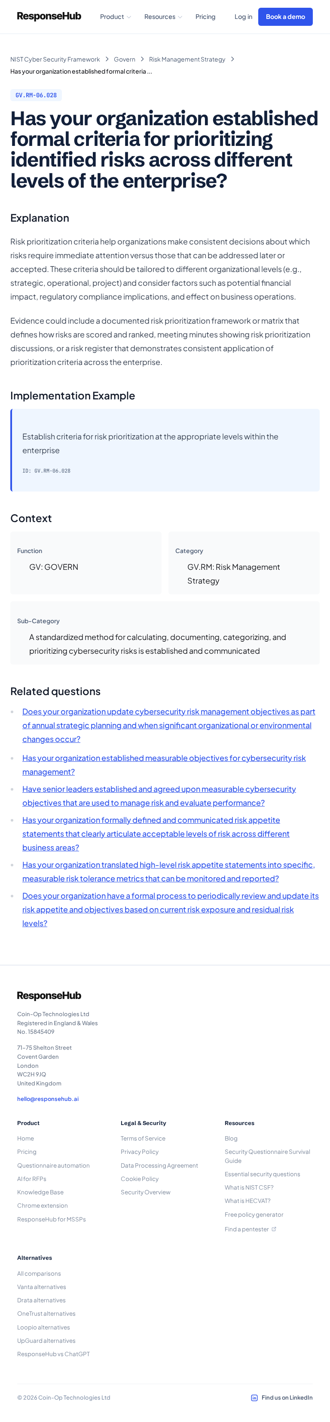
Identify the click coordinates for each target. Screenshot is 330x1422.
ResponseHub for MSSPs (51, 1219)
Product (112, 16)
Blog (231, 1138)
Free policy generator (254, 1214)
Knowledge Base (40, 1192)
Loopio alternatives (43, 1327)
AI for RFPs (31, 1178)
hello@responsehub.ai (48, 1098)
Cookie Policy (140, 1178)
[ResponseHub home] (49, 17)
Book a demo (285, 16)
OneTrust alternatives (46, 1313)
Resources (159, 16)
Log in (243, 16)
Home (25, 1138)
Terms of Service (143, 1138)
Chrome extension (42, 1205)
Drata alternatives (41, 1300)
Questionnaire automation (53, 1165)
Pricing (206, 16)
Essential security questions (262, 1174)
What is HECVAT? (248, 1200)
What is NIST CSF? (249, 1187)
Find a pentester (247, 1229)
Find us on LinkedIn (287, 1397)
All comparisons (39, 1273)
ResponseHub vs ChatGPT (53, 1353)
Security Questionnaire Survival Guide (267, 1156)
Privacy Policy (140, 1151)
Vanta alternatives (41, 1286)
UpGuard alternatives (46, 1340)
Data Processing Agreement (159, 1165)
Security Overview (146, 1192)
